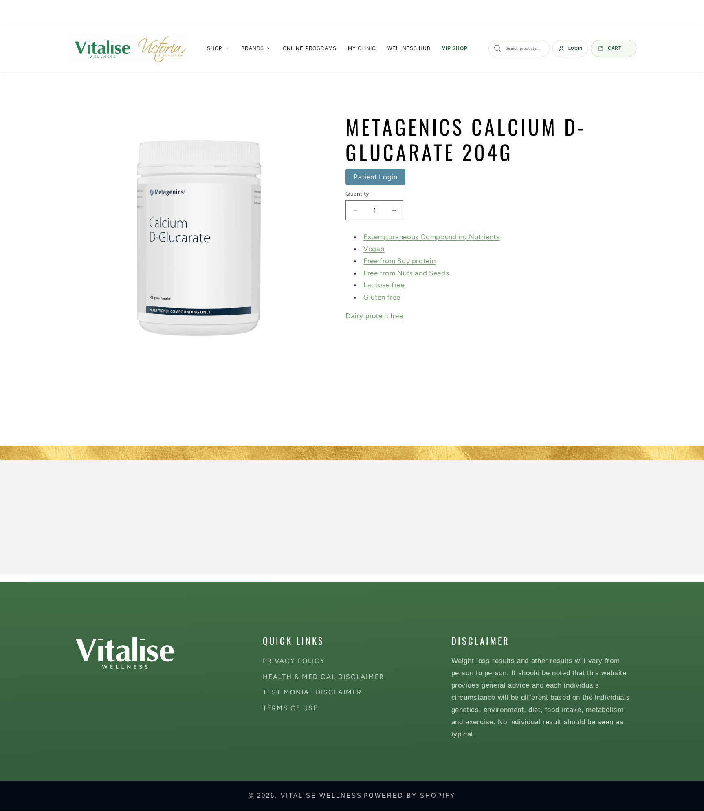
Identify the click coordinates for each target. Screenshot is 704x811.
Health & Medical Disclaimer (323, 676)
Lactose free (384, 285)
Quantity (357, 193)
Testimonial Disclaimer (312, 692)
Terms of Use (290, 708)
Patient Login (375, 177)
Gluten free (381, 297)
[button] (218, 48)
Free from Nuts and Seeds (406, 273)
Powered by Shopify (409, 795)
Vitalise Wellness (321, 795)
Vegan (373, 249)
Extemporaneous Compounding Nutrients (431, 237)
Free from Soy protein (399, 261)
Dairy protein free (374, 316)
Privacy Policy (294, 661)
